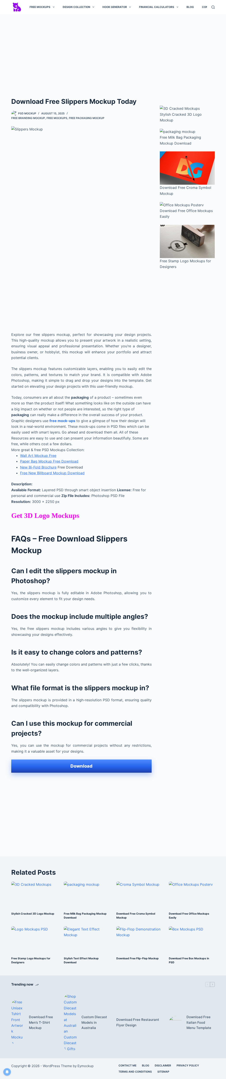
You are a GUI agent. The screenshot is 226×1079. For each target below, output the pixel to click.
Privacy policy (188, 1065)
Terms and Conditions (135, 1071)
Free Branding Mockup (28, 118)
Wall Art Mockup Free (38, 455)
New (24, 467)
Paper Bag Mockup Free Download (49, 461)
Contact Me (127, 1065)
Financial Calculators (156, 7)
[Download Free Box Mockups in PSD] (192, 939)
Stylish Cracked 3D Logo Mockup (32, 913)
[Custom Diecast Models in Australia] (70, 1022)
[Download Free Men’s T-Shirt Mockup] (17, 1022)
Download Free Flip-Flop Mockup (137, 958)
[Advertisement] (113, 50)
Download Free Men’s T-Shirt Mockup (41, 1022)
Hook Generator (114, 7)
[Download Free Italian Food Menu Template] (175, 1022)
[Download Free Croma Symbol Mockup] (139, 894)
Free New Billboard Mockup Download (52, 473)
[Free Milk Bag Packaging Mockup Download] (87, 894)
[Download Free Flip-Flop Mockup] (139, 939)
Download (81, 766)
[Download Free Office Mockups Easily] (192, 894)
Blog (190, 7)
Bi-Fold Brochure (42, 467)
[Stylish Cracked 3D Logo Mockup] (34, 894)
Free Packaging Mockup (86, 118)
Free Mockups (40, 7)
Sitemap (163, 1071)
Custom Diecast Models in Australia (94, 1022)
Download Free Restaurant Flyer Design (137, 1022)
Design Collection (76, 7)
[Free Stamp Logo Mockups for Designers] (34, 939)
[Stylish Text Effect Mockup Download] (87, 939)
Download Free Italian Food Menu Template (198, 1022)
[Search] (213, 7)
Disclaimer (163, 1065)
